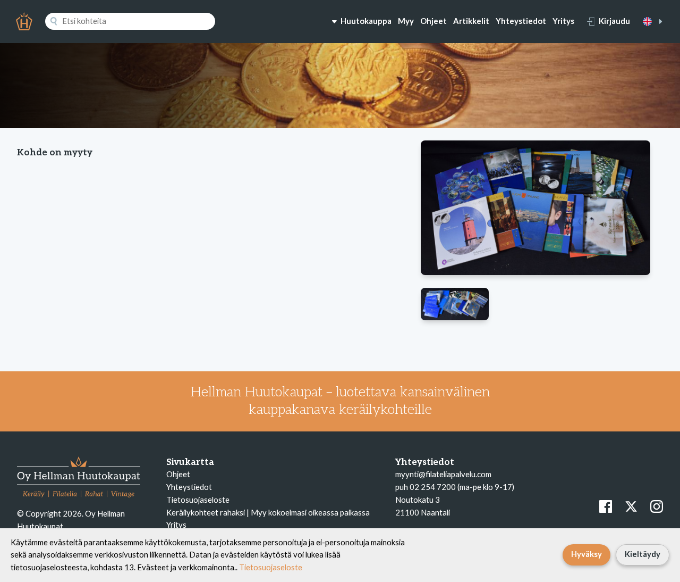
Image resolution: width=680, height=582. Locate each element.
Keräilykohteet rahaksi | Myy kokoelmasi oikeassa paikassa (268, 512)
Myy (406, 21)
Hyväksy (586, 554)
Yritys (563, 21)
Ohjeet (433, 21)
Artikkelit (471, 21)
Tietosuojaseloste (198, 499)
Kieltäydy (642, 554)
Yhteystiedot (521, 21)
